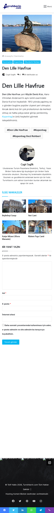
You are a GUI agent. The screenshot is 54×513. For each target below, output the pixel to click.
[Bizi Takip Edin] (49, 462)
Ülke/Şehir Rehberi (32, 62)
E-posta (6, 304)
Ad (4, 293)
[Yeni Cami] (40, 206)
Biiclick (23, 494)
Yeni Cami (32, 215)
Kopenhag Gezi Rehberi (27, 136)
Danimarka (18, 56)
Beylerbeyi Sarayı (9, 215)
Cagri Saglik (11, 74)
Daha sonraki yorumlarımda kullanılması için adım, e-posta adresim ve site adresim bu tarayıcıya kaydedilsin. (26, 329)
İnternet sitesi (8, 314)
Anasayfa (8, 56)
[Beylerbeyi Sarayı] (14, 206)
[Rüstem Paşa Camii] (40, 227)
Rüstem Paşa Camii (36, 236)
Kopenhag (18, 62)
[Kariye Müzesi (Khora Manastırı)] (14, 227)
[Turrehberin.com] (12, 6)
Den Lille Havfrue (18, 130)
